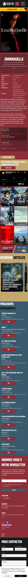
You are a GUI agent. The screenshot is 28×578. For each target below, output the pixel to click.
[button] (9, 321)
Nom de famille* (18, 546)
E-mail (3, 478)
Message (4, 559)
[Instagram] (3, 522)
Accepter (21, 576)
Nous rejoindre (14, 505)
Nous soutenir (5, 505)
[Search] (17, 4)
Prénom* (4, 546)
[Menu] (23, 4)
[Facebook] (7, 522)
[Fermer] (26, 568)
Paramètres (7, 576)
